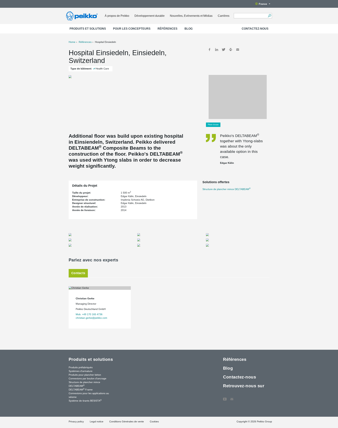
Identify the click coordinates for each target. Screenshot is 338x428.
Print (230, 49)
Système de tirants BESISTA (85, 400)
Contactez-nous (255, 28)
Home (72, 42)
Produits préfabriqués (81, 367)
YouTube (225, 397)
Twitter (223, 49)
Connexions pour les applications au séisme (89, 395)
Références (167, 28)
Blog (188, 28)
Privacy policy (76, 421)
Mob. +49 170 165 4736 (89, 314)
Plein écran (213, 124)
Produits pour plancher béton (85, 374)
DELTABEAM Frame (81, 389)
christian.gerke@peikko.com (91, 317)
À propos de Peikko (117, 15)
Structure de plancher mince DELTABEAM (226, 189)
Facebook (209, 49)
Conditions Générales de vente (126, 421)
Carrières (223, 15)
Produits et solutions (88, 28)
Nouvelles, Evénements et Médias (191, 15)
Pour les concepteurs (132, 28)
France (263, 3)
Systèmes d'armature (80, 371)
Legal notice (96, 421)
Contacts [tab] (78, 273)
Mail (237, 49)
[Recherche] (269, 15)
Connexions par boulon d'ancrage (87, 378)
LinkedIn (216, 49)
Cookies (154, 421)
